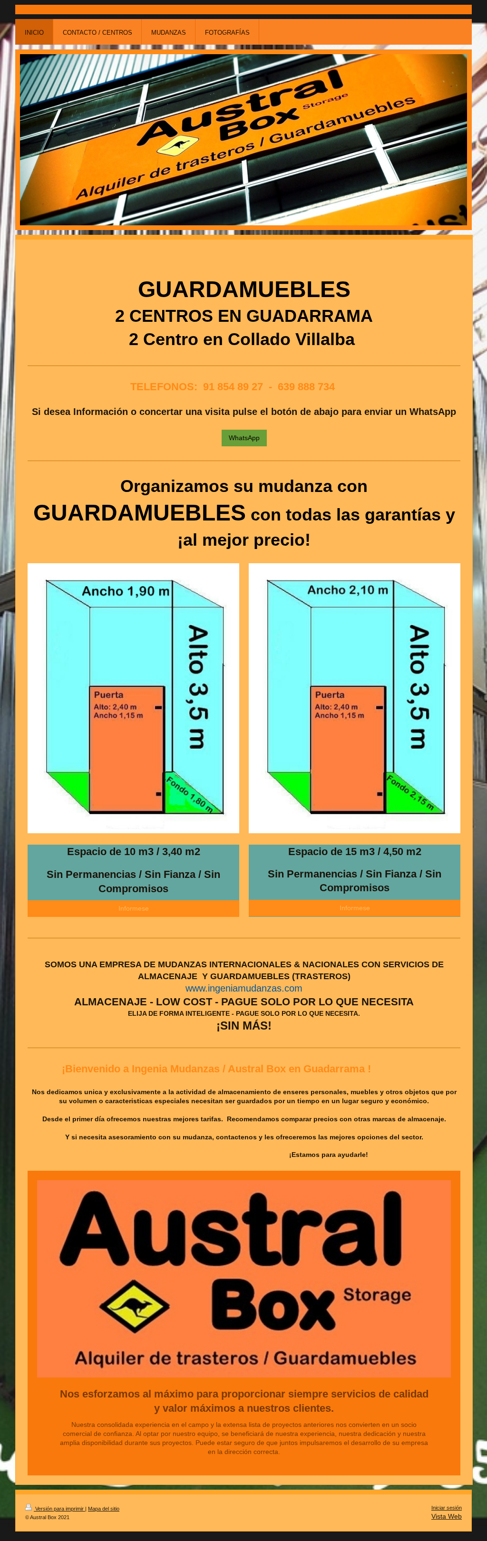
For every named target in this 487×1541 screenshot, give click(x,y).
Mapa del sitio (103, 1509)
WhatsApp (244, 438)
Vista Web (446, 1516)
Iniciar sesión (446, 1508)
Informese (133, 908)
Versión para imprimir (59, 1509)
